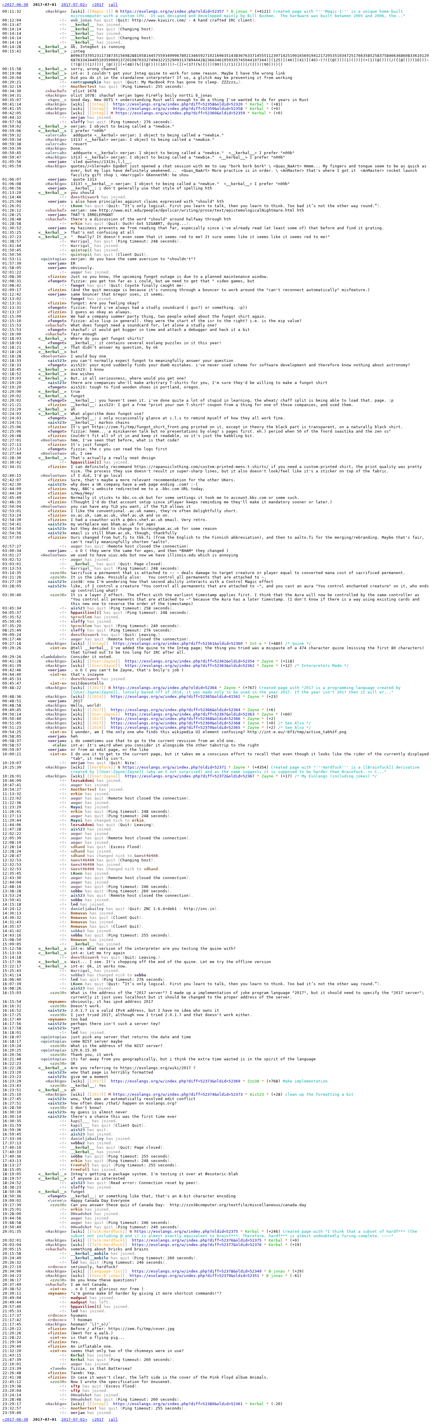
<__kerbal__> (52, 46)
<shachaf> (56, 91)
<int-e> (58, 648)
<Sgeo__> (57, 100)
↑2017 (98, 4)
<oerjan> (57, 161)
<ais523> (57, 360)
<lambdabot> (54, 657)
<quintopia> (54, 259)
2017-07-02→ (74, 4)
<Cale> (59, 745)
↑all (113, 4)
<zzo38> (58, 573)
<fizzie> (57, 276)
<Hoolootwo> (54, 356)
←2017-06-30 (15, 4)
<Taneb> (58, 1368)
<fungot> (57, 281)
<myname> (57, 1001)
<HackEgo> (56, 11)
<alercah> (56, 135)
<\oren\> (57, 1200)
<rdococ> (57, 1267)
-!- (63, 20)
